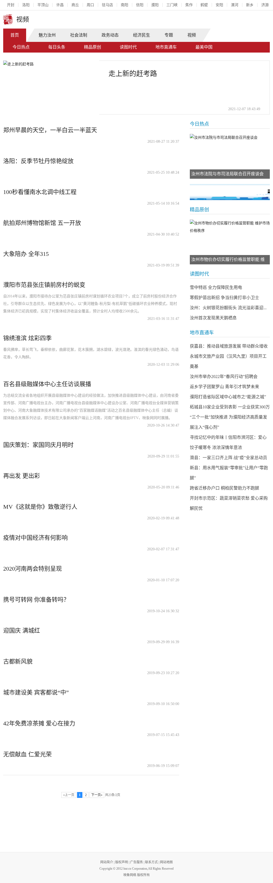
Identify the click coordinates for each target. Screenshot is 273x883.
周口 (90, 5)
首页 (14, 35)
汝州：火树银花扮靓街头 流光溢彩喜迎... (228, 307)
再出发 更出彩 (21, 475)
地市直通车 (166, 47)
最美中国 (203, 47)
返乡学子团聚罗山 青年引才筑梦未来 (224, 386)
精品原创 (92, 47)
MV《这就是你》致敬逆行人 (40, 506)
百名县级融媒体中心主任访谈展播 (47, 384)
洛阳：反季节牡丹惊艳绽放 (38, 161)
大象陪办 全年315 (26, 253)
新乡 (250, 5)
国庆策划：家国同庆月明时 (38, 445)
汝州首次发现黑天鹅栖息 (213, 318)
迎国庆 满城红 (21, 630)
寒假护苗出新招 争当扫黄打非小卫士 (224, 297)
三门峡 (172, 5)
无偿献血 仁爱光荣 (27, 754)
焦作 (189, 5)
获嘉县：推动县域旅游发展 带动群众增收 (229, 346)
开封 (10, 5)
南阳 (124, 5)
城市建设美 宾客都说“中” (36, 692)
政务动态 (110, 35)
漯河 (234, 5)
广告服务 (136, 862)
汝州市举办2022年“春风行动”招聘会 (224, 376)
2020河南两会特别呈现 (32, 568)
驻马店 (107, 5)
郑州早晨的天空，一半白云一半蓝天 (50, 130)
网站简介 (106, 862)
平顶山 (43, 5)
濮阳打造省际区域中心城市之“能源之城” (228, 397)
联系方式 (151, 862)
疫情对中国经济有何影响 (35, 537)
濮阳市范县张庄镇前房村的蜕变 (44, 284)
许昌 (60, 5)
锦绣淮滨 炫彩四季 (27, 338)
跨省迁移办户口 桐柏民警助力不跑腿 (224, 488)
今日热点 (21, 47)
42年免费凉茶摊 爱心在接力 (39, 723)
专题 (168, 35)
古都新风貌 (18, 661)
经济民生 (141, 35)
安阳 (219, 5)
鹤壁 (204, 5)
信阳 (139, 5)
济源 (265, 5)
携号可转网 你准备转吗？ (36, 599)
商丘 (75, 5)
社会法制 (78, 35)
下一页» (96, 795)
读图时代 (128, 47)
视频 (191, 35)
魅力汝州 (47, 35)
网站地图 (166, 862)
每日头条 (56, 47)
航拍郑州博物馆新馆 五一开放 (42, 223)
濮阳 (155, 5)
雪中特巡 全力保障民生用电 (216, 287)
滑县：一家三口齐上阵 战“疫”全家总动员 (228, 457)
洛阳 (26, 5)
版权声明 (121, 862)
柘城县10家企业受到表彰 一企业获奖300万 (230, 407)
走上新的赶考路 (133, 74)
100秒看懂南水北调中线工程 (40, 192)
